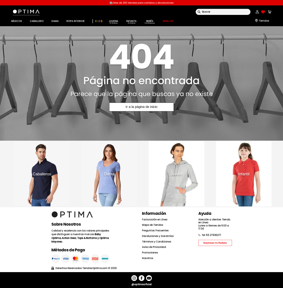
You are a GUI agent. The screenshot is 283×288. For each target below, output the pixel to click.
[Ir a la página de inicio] (141, 83)
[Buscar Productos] (199, 11)
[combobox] (223, 12)
